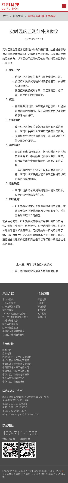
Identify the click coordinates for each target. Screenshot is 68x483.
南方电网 (6, 354)
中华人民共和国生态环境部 (15, 360)
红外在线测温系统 (11, 307)
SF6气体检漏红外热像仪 (14, 314)
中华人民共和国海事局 (13, 378)
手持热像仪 (7, 299)
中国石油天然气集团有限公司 (16, 364)
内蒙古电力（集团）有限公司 (16, 357)
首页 (5, 16)
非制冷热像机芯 (10, 321)
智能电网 (41, 299)
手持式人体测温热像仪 (13, 331)
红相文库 (18, 16)
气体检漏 (41, 314)
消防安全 (41, 317)
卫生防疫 (41, 310)
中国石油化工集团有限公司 (15, 367)
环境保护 (41, 307)
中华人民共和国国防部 (13, 382)
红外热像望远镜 (10, 328)
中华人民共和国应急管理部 (15, 375)
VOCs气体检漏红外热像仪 (15, 317)
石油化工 (41, 303)
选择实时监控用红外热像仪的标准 (39, 271)
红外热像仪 (26, 90)
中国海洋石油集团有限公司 (15, 371)
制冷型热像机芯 (10, 324)
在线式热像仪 (9, 303)
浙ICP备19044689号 (47, 474)
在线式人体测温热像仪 (13, 335)
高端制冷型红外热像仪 (39, 264)
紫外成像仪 (7, 310)
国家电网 (6, 350)
